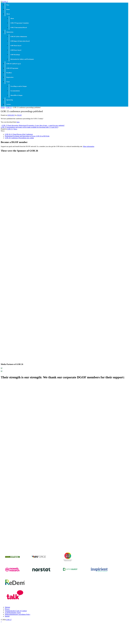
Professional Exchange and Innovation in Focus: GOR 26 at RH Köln (27, 136)
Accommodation (15, 91)
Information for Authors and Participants (22, 59)
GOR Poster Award (15, 50)
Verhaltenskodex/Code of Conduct (16, 611)
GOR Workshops (15, 54)
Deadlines (9, 72)
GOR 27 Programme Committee (19, 23)
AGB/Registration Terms (13, 612)
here (18, 122)
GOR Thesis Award (15, 45)
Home (8, 9)
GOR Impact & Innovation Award (20, 41)
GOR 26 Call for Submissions (18, 36)
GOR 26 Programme (12, 68)
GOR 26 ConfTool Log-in (13, 63)
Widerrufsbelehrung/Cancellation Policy (17, 614)
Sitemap (7, 607)
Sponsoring (9, 100)
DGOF (19, 115)
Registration (9, 77)
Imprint (7, 616)
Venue (8, 81)
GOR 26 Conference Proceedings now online (19, 138)
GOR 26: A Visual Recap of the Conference (19, 134)
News (7, 5)
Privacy (7, 609)
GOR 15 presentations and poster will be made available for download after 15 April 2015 (29, 127)
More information (88, 146)
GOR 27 (9, 619)
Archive (8, 104)
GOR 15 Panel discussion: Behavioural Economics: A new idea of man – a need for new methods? (33, 125)
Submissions (9, 32)
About (8, 14)
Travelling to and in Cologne (18, 86)
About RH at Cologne (16, 95)
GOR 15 (9, 107)
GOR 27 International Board (18, 27)
